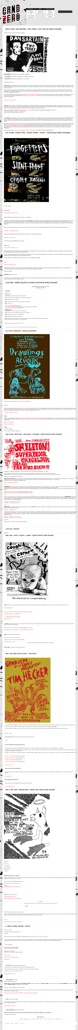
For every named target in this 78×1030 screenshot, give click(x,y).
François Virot (37, 418)
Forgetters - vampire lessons (10, 237)
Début (21, 1019)
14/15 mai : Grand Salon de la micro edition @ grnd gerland (31, 283)
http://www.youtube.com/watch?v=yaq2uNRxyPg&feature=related (18, 627)
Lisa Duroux (22, 418)
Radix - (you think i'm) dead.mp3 (11, 482)
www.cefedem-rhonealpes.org (43, 936)
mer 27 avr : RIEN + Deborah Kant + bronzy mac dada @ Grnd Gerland (30, 790)
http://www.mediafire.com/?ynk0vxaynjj (33, 94)
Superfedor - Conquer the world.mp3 (12, 501)
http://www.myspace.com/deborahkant (12, 898)
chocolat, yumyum (12, 529)
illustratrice (22, 408)
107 (40, 1019)
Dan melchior (8, 305)
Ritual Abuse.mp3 (7, 618)
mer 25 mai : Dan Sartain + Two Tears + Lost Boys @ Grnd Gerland (33, 29)
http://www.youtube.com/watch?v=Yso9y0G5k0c (15, 111)
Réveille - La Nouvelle (8, 424)
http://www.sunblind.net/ (9, 764)
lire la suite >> (21, 323)
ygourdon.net (7, 959)
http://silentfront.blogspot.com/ (11, 247)
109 (46, 1019)
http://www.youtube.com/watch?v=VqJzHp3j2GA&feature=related (18, 611)
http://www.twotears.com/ (24, 110)
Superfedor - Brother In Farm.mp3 (11, 502)
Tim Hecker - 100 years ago (10, 756)
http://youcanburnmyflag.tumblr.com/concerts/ (25, 130)
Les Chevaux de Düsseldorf (11, 306)
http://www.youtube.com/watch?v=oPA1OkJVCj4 (31, 95)
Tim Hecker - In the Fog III (9, 759)
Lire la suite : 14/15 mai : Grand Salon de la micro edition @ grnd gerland (21, 327)
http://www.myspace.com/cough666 (12, 613)
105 (35, 1019)
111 (51, 1019)
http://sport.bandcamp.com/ (10, 264)
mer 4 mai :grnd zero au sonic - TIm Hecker (21, 654)
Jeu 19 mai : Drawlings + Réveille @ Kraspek (21, 331)
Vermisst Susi (8, 307)
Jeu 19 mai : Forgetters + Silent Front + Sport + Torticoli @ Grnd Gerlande (38, 133)
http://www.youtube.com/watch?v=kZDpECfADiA (18, 124)
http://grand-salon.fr (40, 287)
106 (38, 1019)
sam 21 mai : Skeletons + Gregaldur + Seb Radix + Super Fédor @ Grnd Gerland (34, 434)
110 (49, 1019)
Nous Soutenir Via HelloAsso (65, 11)
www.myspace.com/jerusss (10, 1005)
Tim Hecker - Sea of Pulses (10, 757)
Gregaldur (17, 301)
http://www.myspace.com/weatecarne (12, 637)
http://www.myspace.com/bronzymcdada (13, 921)
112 (54, 1019)
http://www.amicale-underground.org (12, 883)
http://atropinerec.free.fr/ (9, 641)
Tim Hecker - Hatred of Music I (10, 761)
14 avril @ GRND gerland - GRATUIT (18, 926)
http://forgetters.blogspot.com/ (11, 212)
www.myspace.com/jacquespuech (11, 957)
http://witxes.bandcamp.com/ (9, 786)
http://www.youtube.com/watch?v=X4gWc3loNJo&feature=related (18, 491)
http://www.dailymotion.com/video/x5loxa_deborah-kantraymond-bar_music (40, 903)
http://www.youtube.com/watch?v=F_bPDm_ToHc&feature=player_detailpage (20, 992)
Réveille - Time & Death (9, 422)
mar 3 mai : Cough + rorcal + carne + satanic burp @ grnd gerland (30, 535)
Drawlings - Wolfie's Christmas (10, 412)
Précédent (26, 1019)
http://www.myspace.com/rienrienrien (12, 886)
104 (32, 1019)
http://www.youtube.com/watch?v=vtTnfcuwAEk (14, 639)
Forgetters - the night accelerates (11, 230)
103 (30, 1019)
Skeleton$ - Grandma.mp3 (10, 509)
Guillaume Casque (29, 418)
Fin (60, 1019)
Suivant (57, 1019)
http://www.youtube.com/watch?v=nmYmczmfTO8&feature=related (18, 629)
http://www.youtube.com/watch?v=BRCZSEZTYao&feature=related (18, 492)
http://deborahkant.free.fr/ (10, 896)
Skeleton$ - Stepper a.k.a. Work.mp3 (12, 516)
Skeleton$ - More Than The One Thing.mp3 (13, 517)
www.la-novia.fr (7, 955)
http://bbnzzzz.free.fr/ (8, 776)
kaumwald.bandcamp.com (9, 973)
